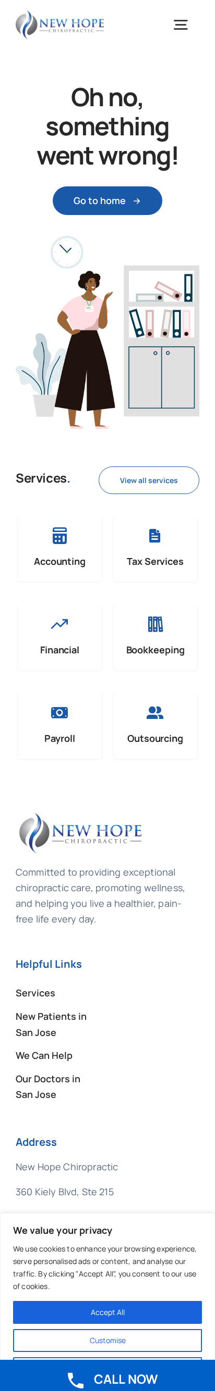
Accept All (108, 1312)
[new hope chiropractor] (81, 817)
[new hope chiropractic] (60, 15)
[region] (107, 1302)
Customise (108, 1340)
